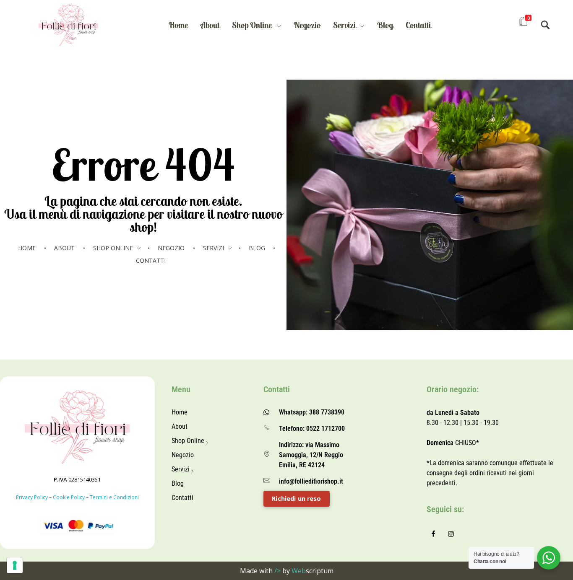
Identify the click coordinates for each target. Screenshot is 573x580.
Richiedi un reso (296, 498)
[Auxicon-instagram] (451, 534)
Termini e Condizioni (114, 497)
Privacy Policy (32, 497)
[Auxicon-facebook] (433, 534)
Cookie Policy (69, 497)
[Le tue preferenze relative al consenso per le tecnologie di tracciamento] (15, 565)
